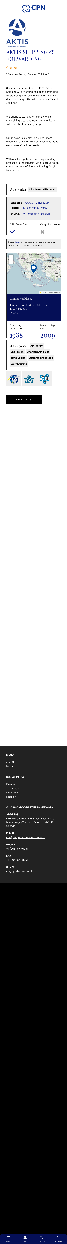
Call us (42, 1241)
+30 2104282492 (36, 208)
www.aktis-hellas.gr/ (37, 202)
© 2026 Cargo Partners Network (29, 807)
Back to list (24, 399)
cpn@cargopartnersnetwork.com (25, 837)
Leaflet (44, 292)
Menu (8, 1241)
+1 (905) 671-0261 (17, 848)
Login (25, 1241)
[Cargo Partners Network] (33, 9)
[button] (33, 268)
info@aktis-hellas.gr (38, 213)
